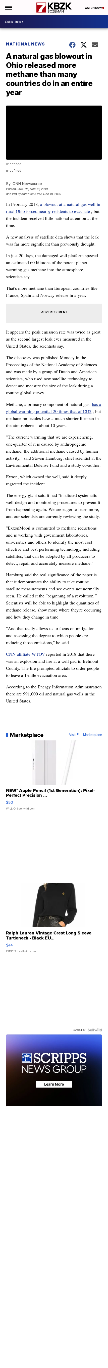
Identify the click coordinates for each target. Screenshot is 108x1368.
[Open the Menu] (8, 7)
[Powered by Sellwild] (94, 1030)
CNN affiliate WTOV (25, 654)
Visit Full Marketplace (85, 735)
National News (25, 43)
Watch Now (93, 7)
